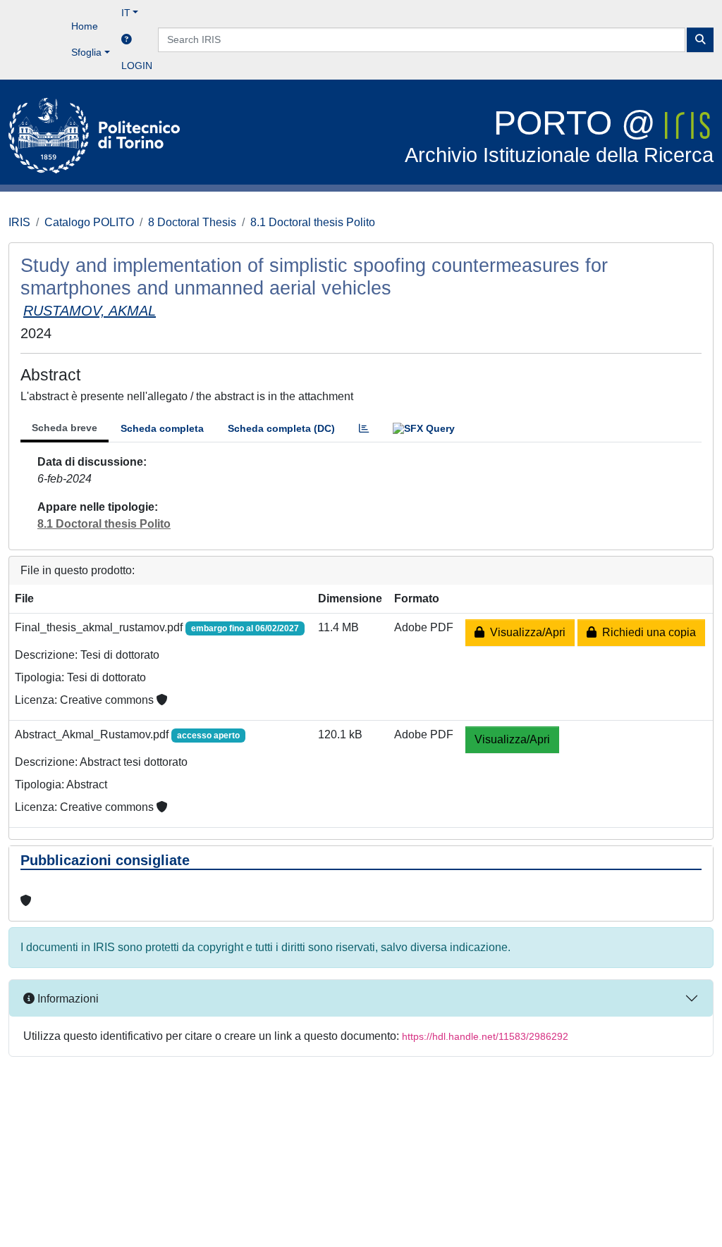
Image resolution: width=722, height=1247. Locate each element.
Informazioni (67, 999)
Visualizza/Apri (524, 632)
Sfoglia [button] (86, 52)
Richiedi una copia (646, 632)
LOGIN (136, 65)
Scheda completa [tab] (162, 428)
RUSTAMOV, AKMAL (89, 310)
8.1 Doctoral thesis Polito (312, 222)
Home (84, 26)
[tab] (364, 428)
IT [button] (125, 12)
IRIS (19, 222)
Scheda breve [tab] (64, 427)
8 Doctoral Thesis (192, 222)
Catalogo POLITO (89, 222)
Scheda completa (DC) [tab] (281, 428)
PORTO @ (559, 135)
